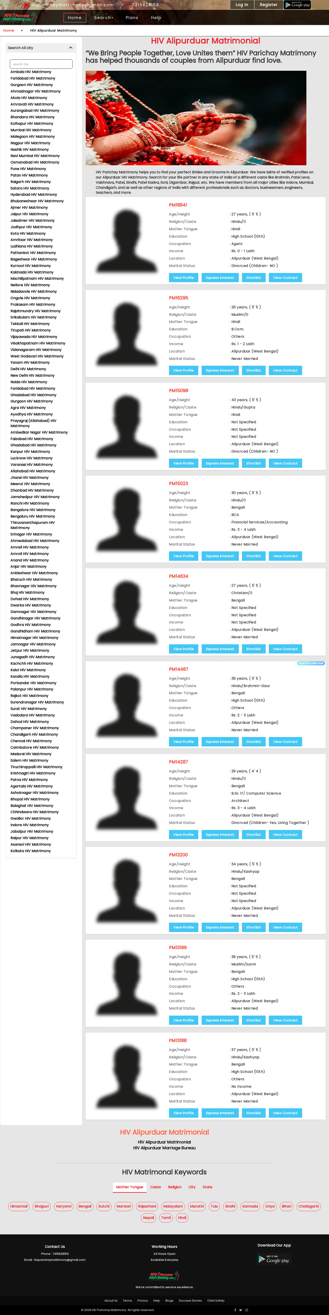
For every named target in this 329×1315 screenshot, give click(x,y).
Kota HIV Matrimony (28, 233)
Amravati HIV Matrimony (32, 104)
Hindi (182, 1217)
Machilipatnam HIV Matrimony (37, 278)
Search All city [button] (20, 47)
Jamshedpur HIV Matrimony (35, 496)
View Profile (183, 277)
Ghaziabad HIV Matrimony (33, 395)
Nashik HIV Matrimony (30, 149)
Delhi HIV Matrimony (28, 369)
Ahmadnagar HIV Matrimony (36, 91)
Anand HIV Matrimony (30, 560)
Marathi (197, 1206)
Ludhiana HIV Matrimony (32, 246)
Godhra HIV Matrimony (31, 624)
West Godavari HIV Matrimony (37, 356)
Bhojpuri (42, 1206)
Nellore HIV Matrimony (30, 285)
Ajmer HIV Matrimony (29, 207)
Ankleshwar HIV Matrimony (34, 573)
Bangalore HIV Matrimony (33, 509)
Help (156, 17)
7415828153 (144, 5)
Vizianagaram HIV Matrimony (36, 349)
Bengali (85, 1206)
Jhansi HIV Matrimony (30, 477)
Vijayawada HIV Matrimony (34, 336)
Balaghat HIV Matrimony (32, 805)
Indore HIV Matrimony (30, 824)
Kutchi (103, 1206)
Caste (155, 1187)
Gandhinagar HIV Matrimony (35, 618)
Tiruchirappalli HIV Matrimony (36, 766)
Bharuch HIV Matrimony (31, 579)
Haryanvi (63, 1206)
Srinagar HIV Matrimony (31, 534)
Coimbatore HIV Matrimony (35, 747)
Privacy (142, 1300)
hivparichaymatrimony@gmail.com (71, 5)
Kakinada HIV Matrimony (32, 272)
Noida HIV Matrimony (29, 382)
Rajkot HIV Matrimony (29, 695)
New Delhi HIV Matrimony (33, 375)
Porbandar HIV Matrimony (33, 682)
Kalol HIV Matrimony (28, 670)
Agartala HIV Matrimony (32, 786)
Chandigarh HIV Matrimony (34, 734)
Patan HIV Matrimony (29, 175)
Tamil (166, 1217)
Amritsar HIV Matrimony (32, 239)
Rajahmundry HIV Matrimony (36, 311)
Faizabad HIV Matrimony (32, 438)
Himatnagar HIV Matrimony (34, 637)
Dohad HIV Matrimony (30, 599)
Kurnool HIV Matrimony (31, 265)
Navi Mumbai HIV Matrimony (35, 155)
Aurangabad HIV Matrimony (35, 110)
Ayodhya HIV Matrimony (32, 414)
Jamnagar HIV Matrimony (33, 644)
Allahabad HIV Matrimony (33, 471)
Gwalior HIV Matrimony (31, 818)
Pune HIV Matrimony (28, 168)
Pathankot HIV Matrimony (33, 252)
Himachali (19, 1206)
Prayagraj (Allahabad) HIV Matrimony (33, 423)
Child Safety (215, 1300)
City (192, 1187)
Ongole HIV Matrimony (30, 298)
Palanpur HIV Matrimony (32, 689)
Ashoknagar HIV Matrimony (35, 792)
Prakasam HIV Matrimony (33, 304)
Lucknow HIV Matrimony (32, 458)
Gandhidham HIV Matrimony (35, 631)
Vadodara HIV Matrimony (33, 715)
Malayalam (173, 1206)
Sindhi (230, 1206)
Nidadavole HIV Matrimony (34, 291)
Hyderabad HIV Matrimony (34, 194)
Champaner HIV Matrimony (35, 728)
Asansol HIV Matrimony (31, 844)
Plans (132, 17)
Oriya (270, 1206)
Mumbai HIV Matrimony (31, 130)
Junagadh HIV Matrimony (33, 657)
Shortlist (253, 277)
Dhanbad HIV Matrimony (32, 490)
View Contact (285, 277)
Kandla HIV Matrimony (30, 676)
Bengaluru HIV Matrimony (33, 516)
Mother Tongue (129, 1187)
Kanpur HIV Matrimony (30, 451)
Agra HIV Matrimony (28, 407)
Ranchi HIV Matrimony (30, 503)
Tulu (214, 1206)
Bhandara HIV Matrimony (33, 117)
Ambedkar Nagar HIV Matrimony (39, 432)
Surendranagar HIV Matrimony (37, 702)
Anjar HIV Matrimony (29, 566)
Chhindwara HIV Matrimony (35, 811)
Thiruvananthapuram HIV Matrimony (33, 525)
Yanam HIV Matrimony (30, 362)
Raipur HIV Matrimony (30, 837)
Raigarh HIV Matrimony (31, 181)
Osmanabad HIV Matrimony (35, 162)
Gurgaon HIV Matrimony (32, 84)
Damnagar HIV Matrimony (33, 611)
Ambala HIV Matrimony (31, 71)
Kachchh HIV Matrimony (32, 663)
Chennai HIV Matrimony (31, 740)
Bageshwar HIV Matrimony (34, 259)
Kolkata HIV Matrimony (31, 850)
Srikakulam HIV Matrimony (34, 317)
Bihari (286, 1206)
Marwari (124, 1206)
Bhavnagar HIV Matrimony (34, 586)
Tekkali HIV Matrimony (30, 323)
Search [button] (102, 17)
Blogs (169, 1300)
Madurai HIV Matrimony (31, 753)
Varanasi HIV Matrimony (32, 464)
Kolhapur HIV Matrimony (32, 123)
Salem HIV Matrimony (29, 760)
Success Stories (190, 1300)
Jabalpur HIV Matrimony (32, 831)
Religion (175, 1187)
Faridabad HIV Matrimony (33, 78)
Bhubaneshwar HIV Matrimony (37, 201)
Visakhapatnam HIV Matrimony (38, 343)
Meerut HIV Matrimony (30, 483)
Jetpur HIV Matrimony (30, 650)
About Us (111, 1300)
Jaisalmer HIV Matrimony (33, 220)
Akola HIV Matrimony (29, 97)
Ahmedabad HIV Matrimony (35, 540)
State (207, 1187)
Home (75, 17)
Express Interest (220, 277)
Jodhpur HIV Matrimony (31, 227)
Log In (242, 4)
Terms (127, 1300)
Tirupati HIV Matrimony (31, 330)
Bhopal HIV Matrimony (30, 799)
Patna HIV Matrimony (29, 779)
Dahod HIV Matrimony (30, 721)
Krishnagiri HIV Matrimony (33, 773)
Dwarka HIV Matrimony (31, 605)
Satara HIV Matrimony (30, 188)
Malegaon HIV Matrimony (33, 136)
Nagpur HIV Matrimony (30, 143)
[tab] (41, 48)
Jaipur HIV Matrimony (29, 214)
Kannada (250, 1206)
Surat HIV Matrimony (29, 708)
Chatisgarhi (309, 1206)
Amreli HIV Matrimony (30, 547)
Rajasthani (147, 1206)
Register (269, 4)
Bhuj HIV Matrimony (28, 592)
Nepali (148, 1217)
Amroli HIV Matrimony (30, 553)
